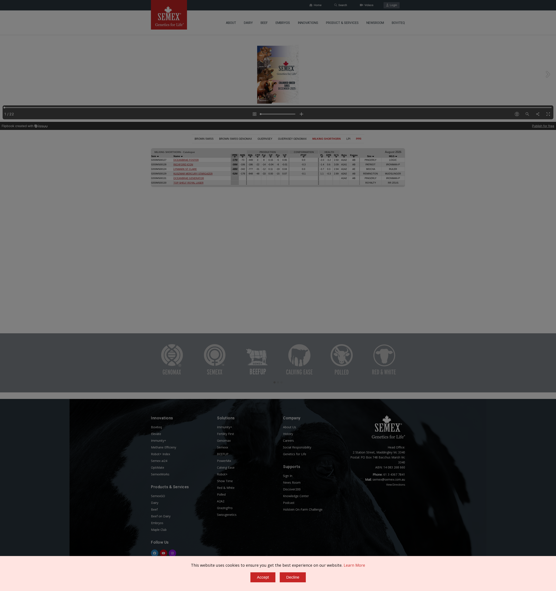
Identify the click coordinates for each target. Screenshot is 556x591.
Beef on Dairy (160, 516)
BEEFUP (222, 454)
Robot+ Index (160, 454)
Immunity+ (158, 440)
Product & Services (342, 23)
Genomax (224, 440)
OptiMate (157, 467)
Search (342, 5)
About (231, 23)
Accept (263, 577)
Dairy (248, 23)
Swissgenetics (227, 515)
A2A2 (220, 501)
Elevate (156, 434)
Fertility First (225, 434)
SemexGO (158, 496)
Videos (368, 5)
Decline (292, 577)
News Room (292, 482)
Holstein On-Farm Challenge (303, 509)
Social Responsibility (297, 447)
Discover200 (292, 489)
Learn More (354, 565)
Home (317, 5)
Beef (264, 23)
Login (393, 5)
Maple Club (159, 530)
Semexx (222, 447)
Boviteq (398, 23)
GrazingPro (225, 508)
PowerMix (224, 461)
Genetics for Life (294, 454)
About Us (289, 427)
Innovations (308, 23)
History (288, 434)
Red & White (226, 488)
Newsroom (375, 23)
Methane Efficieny (163, 447)
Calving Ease (226, 467)
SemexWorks (160, 474)
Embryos (283, 23)
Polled (221, 494)
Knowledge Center (296, 496)
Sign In (287, 476)
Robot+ (222, 474)
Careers (288, 440)
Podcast (289, 503)
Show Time (225, 481)
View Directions (395, 484)
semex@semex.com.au (388, 479)
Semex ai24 (159, 461)
